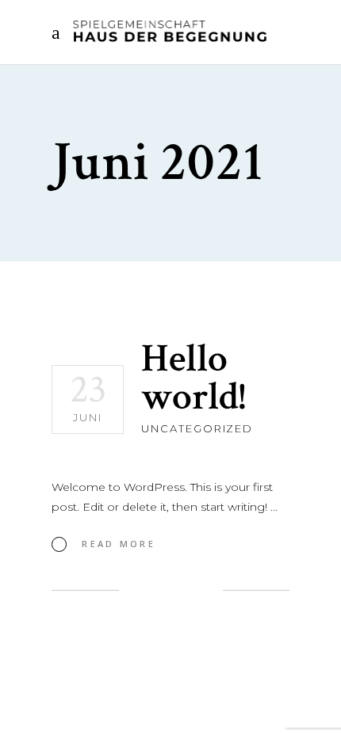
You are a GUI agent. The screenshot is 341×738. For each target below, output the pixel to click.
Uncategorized (197, 428)
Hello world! (193, 378)
